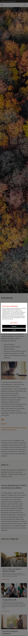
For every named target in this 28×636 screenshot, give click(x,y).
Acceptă (14, 330)
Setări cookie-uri (14, 322)
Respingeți (14, 326)
